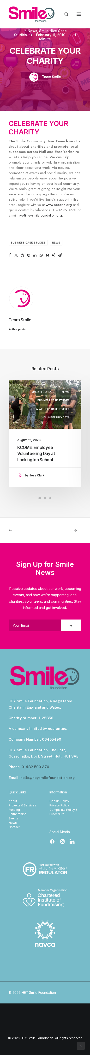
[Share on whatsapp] (41, 255)
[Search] (64, 14)
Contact (14, 827)
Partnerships (17, 814)
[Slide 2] (45, 498)
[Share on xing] (53, 255)
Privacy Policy (59, 805)
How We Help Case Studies (50, 409)
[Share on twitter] (16, 255)
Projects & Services (22, 805)
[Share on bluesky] (47, 255)
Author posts (17, 329)
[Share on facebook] (10, 255)
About (13, 801)
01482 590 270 (35, 767)
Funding (14, 809)
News (32, 31)
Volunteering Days (56, 417)
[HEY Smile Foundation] (31, 14)
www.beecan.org (59, 204)
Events (13, 818)
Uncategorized (43, 392)
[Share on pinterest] (28, 255)
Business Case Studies (28, 242)
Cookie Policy (59, 801)
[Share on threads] (22, 255)
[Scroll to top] (81, 1045)
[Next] (66, 530)
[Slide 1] (39, 498)
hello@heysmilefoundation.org (47, 778)
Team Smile (51, 77)
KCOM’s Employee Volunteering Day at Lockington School (36, 453)
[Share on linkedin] (35, 255)
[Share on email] (60, 255)
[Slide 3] (50, 498)
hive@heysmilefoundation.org (40, 215)
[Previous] (23, 530)
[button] (79, 14)
